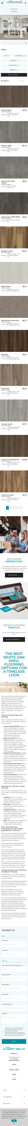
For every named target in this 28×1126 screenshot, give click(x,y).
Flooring (12, 17)
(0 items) (25, 2)
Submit (14, 1041)
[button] (19, 3)
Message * (4, 1013)
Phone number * (6, 974)
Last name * (5, 950)
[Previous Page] (4, 508)
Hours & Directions (14, 1060)
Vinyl (17, 17)
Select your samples (12, 639)
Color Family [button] (13, 65)
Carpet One (4, 17)
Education (6, 1103)
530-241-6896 (14, 11)
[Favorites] (22, 3)
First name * (5, 940)
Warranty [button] (13, 70)
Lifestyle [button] (13, 60)
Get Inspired (7, 1097)
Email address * (6, 984)
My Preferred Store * (7, 1004)
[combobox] (12, 43)
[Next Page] (23, 508)
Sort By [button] (21, 81)
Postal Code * (5, 994)
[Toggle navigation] (2, 3)
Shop (5, 1090)
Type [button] (5, 55)
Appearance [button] (19, 55)
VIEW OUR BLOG (12, 575)
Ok (14, 1120)
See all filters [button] (12, 74)
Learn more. (20, 1118)
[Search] (25, 43)
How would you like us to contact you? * (12, 965)
